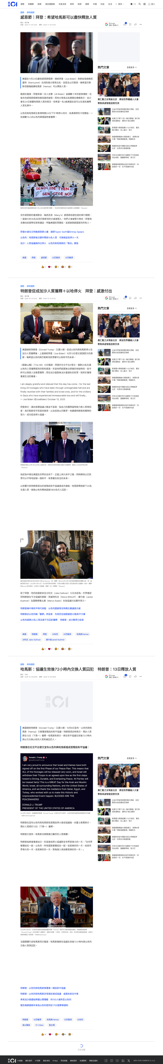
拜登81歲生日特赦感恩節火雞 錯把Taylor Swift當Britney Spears (52, 232)
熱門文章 (103, 67)
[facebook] (105, 1060)
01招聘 (37, 1061)
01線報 (20, 1061)
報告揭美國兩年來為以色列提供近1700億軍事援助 (44, 1005)
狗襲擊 (31, 4)
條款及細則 (93, 1061)
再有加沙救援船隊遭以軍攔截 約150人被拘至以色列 (45, 999)
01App (55, 1061)
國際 (87, 4)
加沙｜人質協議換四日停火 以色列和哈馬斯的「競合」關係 (49, 243)
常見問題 (64, 1061)
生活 (110, 4)
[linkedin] (123, 1060)
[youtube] (117, 1060)
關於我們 (28, 1061)
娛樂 (39, 4)
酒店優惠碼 (50, 4)
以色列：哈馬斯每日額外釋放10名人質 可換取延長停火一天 (49, 237)
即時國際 (30, 12)
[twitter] (128, 1060)
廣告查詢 (46, 1061)
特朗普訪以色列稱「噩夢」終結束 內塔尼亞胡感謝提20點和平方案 (52, 614)
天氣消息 (62, 4)
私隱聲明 (83, 1061)
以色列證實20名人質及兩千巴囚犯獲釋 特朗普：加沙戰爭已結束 (52, 620)
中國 (95, 4)
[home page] (12, 4)
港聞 (22, 4)
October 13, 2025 (56, 399)
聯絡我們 (73, 1061)
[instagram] (111, 1060)
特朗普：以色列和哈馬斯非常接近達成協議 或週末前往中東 (49, 994)
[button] (130, 24)
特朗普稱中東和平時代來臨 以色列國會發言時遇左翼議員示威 (50, 608)
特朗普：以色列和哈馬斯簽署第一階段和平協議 (43, 988)
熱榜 (80, 4)
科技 (102, 4)
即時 (72, 4)
